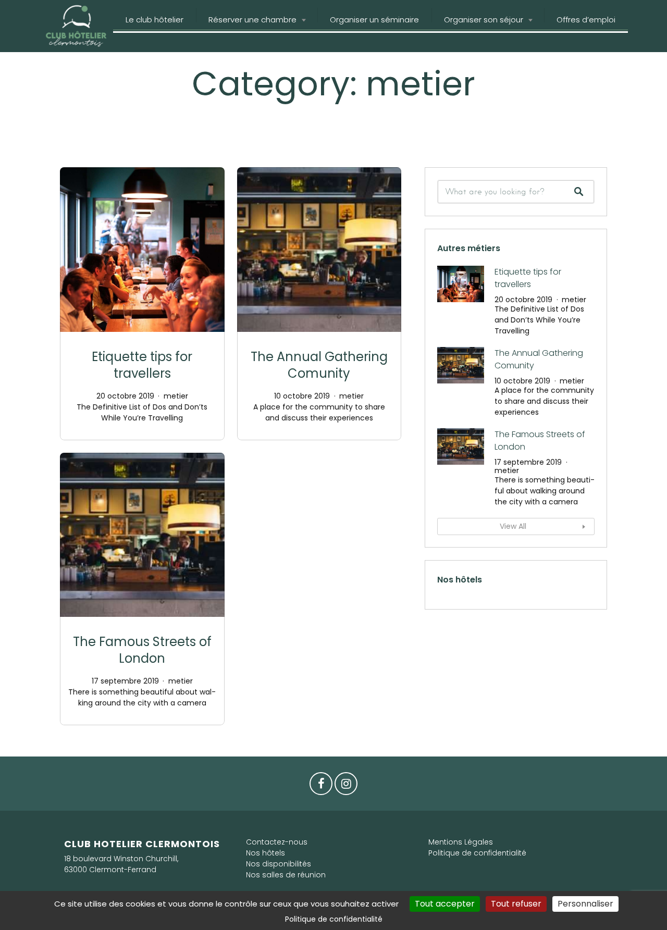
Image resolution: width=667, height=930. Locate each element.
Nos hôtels (265, 853)
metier (176, 396)
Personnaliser (585, 904)
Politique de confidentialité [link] (333, 919)
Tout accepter (445, 904)
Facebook (321, 786)
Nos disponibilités (278, 864)
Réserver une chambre (252, 19)
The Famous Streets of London (142, 650)
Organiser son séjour (483, 19)
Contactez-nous (276, 842)
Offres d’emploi (586, 19)
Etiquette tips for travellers (142, 365)
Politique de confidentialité (477, 853)
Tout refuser (516, 904)
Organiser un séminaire (374, 19)
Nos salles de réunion (286, 875)
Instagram (346, 786)
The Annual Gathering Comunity (319, 365)
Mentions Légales (460, 842)
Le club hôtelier (154, 19)
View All (513, 526)
